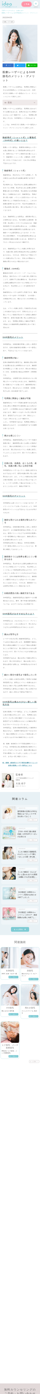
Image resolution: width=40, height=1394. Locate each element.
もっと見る (18, 929)
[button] (20, 102)
